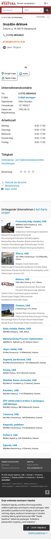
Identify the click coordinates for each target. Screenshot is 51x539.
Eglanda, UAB (10, 445)
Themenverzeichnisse (10, 468)
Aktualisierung (12, 185)
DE (45, 3)
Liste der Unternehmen (13, 18)
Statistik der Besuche (15, 182)
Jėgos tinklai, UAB (12, 349)
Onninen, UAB (23, 305)
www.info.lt (6, 484)
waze (25, 73)
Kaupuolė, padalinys (13, 424)
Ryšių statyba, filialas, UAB (17, 328)
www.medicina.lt (21, 486)
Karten (30, 462)
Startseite (5, 465)
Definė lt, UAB (10, 435)
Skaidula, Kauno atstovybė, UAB (20, 380)
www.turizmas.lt (30, 484)
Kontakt (30, 475)
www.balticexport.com (39, 486)
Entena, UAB (9, 370)
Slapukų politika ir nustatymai (23, 477)
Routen (36, 465)
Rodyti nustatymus (36, 533)
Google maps (10, 73)
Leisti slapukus (38, 527)
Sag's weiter (11, 189)
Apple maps (10, 78)
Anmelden (6, 480)
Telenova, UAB (11, 414)
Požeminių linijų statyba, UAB (31, 221)
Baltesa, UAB (22, 279)
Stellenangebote (35, 468)
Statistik (40, 477)
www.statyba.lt (7, 486)
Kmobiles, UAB (11, 390)
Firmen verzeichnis (25, 3)
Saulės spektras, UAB (16, 475)
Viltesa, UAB (22, 253)
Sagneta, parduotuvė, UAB (17, 359)
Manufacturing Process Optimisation (23, 339)
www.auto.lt (17, 484)
